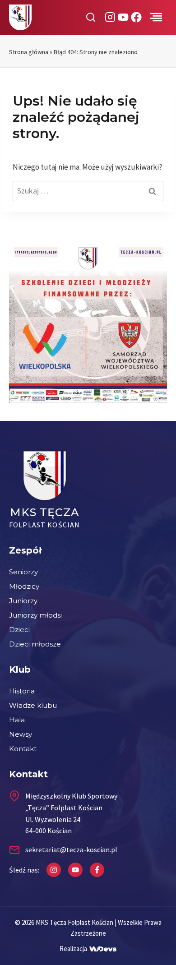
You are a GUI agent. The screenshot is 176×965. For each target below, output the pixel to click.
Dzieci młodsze (35, 644)
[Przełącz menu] (156, 17)
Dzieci (19, 629)
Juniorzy (23, 600)
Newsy (20, 734)
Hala (17, 720)
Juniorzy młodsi (35, 615)
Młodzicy (24, 586)
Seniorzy (23, 572)
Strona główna (28, 52)
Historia (22, 691)
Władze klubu (33, 705)
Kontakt (23, 748)
